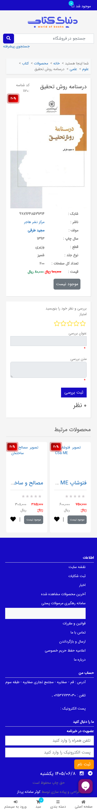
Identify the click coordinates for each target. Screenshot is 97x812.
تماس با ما (78, 632)
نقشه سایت (77, 567)
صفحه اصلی (84, 806)
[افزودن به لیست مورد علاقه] (13, 519)
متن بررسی (78, 359)
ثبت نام (84, 764)
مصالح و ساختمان (23, 483)
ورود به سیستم (15, 806)
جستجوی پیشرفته (16, 46)
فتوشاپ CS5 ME (68, 483)
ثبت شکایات (77, 576)
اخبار (82, 585)
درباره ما (80, 659)
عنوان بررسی (78, 333)
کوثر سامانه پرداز (28, 792)
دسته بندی (58, 806)
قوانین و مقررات (74, 623)
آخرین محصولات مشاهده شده (63, 594)
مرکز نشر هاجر (34, 222)
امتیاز (83, 314)
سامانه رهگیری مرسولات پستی (63, 603)
